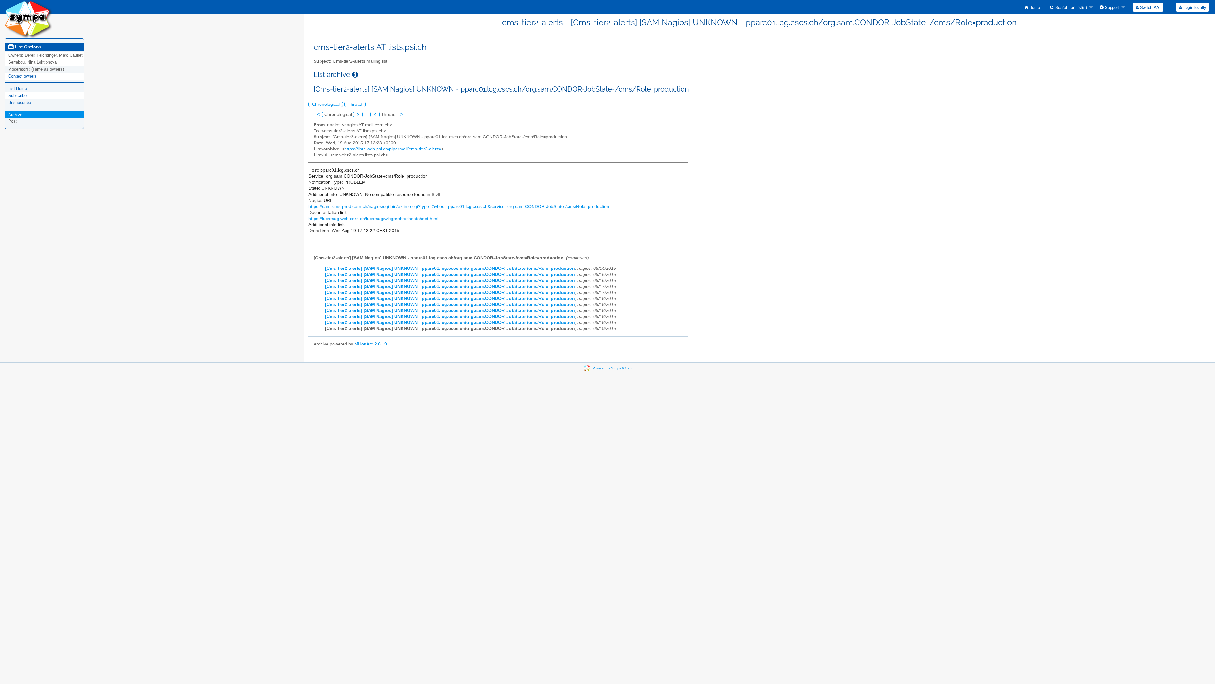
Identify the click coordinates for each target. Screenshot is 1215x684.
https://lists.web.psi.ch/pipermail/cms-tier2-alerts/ (392, 149)
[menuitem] (1032, 7)
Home (1034, 7)
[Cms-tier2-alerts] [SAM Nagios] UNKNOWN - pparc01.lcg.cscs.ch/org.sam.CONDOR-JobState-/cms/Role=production (450, 268)
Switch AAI (1150, 7)
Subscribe (17, 95)
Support (1111, 7)
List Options (27, 46)
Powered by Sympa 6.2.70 (612, 368)
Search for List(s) (1070, 7)
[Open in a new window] (355, 75)
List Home (17, 88)
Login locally (1194, 7)
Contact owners (22, 76)
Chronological (326, 104)
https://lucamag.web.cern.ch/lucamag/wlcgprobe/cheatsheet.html (373, 218)
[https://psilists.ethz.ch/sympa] (28, 18)
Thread (355, 104)
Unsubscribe (19, 102)
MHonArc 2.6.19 (370, 344)
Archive (15, 114)
